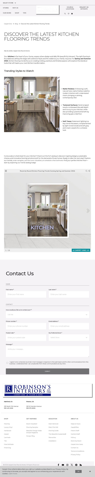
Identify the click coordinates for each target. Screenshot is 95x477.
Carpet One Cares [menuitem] (77, 444)
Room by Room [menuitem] (76, 441)
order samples (18, 160)
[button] (65, 14)
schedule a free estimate (53, 160)
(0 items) (72, 13)
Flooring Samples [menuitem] (32, 427)
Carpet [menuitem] (6, 434)
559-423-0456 (8, 408)
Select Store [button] (8, 3)
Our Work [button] (7, 13)
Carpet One (8, 24)
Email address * (54, 321)
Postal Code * (10, 333)
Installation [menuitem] (52, 441)
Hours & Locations (70, 8)
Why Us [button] (15, 8)
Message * (9, 344)
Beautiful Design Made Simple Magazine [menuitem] (34, 431)
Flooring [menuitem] (7, 424)
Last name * (52, 289)
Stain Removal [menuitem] (53, 424)
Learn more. (12, 474)
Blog (16, 24)
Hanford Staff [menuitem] (75, 434)
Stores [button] (6, 8)
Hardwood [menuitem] (7, 430)
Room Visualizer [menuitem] (31, 424)
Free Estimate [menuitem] (9, 444)
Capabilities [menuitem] (75, 427)
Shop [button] (17, 13)
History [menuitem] (73, 437)
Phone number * (11, 321)
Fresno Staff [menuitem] (75, 430)
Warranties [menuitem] (52, 437)
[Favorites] (68, 14)
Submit (47, 371)
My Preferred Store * (55, 333)
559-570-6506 (30, 408)
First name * (10, 289)
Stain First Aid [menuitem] (53, 427)
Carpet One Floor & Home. (17, 465)
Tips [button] (24, 13)
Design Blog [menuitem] (30, 436)
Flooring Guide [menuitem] (53, 430)
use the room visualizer (33, 160)
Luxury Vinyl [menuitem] (8, 427)
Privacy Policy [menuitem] (75, 454)
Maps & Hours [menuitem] (75, 424)
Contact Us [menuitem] (74, 448)
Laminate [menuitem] (7, 437)
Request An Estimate (84, 8)
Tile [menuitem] (5, 441)
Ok (78, 471)
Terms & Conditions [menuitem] (77, 451)
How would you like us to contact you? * (19, 310)
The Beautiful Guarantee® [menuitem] (57, 434)
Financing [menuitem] (7, 448)
